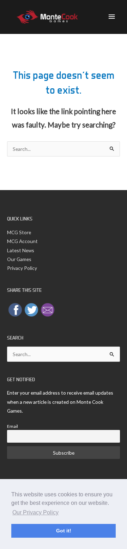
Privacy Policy (22, 268)
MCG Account (22, 241)
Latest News (20, 250)
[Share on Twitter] (31, 309)
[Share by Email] (48, 309)
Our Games (19, 259)
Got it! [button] (63, 530)
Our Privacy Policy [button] (35, 512)
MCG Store (19, 232)
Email (12, 426)
